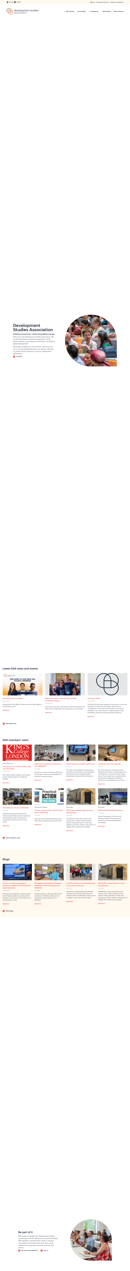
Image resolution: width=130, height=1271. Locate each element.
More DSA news (11, 723)
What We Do (106, 11)
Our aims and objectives (29, 1250)
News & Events (119, 11)
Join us (46, 1250)
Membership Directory (103, 2)
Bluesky (11, 2)
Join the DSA (81, 11)
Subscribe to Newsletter (117, 2)
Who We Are (70, 11)
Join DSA (19, 356)
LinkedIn (18, 2)
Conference (94, 11)
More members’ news (13, 838)
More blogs (9, 911)
